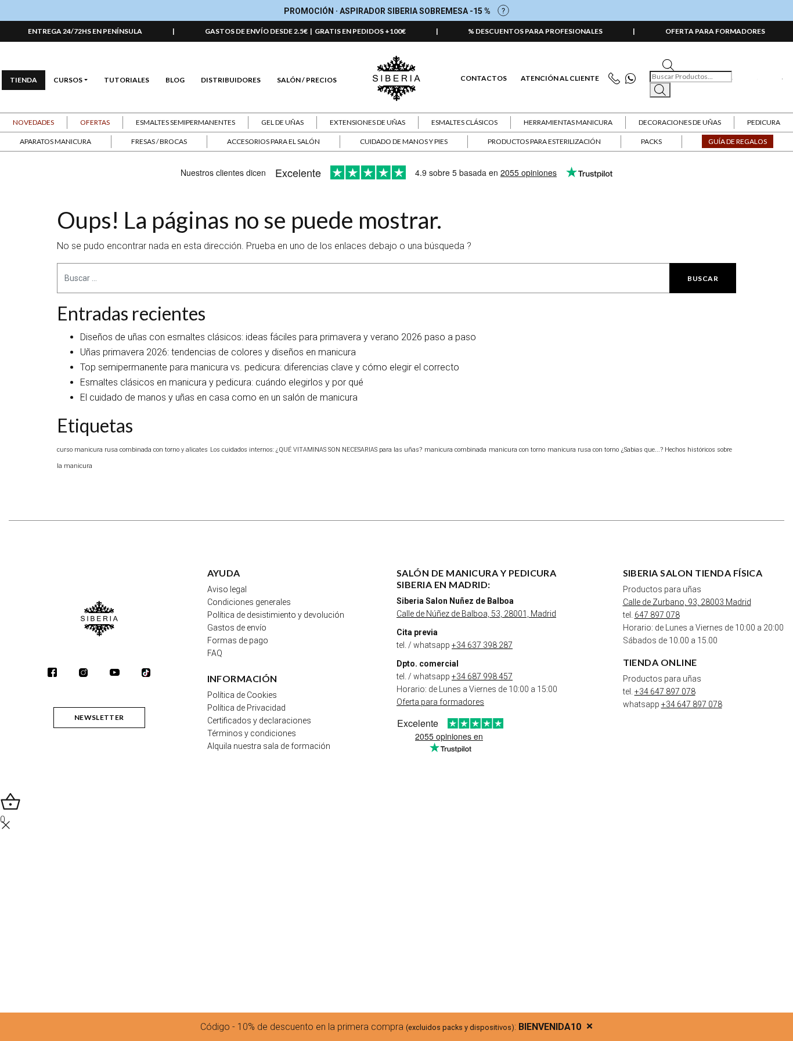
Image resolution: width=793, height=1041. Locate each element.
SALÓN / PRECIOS (307, 79)
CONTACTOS (483, 78)
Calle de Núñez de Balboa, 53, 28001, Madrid (476, 613)
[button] (94, 122)
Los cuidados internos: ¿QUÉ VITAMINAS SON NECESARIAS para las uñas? (316, 449)
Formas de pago (237, 640)
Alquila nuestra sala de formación (268, 746)
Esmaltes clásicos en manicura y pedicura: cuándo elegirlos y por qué (221, 382)
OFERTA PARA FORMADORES (715, 31)
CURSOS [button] (67, 79)
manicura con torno (517, 449)
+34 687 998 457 (482, 676)
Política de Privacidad (246, 707)
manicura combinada (455, 449)
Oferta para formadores (440, 702)
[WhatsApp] (633, 78)
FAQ (214, 653)
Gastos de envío (236, 627)
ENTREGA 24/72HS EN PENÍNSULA (85, 31)
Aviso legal (227, 589)
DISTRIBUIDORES (231, 79)
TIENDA (23, 79)
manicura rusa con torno (583, 449)
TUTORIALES (126, 79)
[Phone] (616, 79)
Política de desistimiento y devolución (275, 614)
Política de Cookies (242, 695)
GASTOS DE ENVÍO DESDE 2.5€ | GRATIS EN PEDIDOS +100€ (305, 31)
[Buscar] (660, 90)
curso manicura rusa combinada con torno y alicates (132, 449)
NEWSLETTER (99, 717)
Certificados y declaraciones (259, 720)
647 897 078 (657, 614)
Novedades (33, 122)
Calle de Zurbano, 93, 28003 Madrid (687, 602)
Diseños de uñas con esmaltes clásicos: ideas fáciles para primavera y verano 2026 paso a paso (278, 337)
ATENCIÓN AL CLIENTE (560, 78)
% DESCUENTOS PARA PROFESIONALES (535, 31)
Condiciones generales (249, 602)
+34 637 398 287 (482, 645)
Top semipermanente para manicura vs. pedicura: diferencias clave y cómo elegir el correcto (269, 367)
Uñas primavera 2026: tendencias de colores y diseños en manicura (218, 352)
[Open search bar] (668, 64)
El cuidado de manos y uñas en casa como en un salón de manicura (219, 397)
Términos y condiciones (251, 733)
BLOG (175, 79)
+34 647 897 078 (665, 691)
